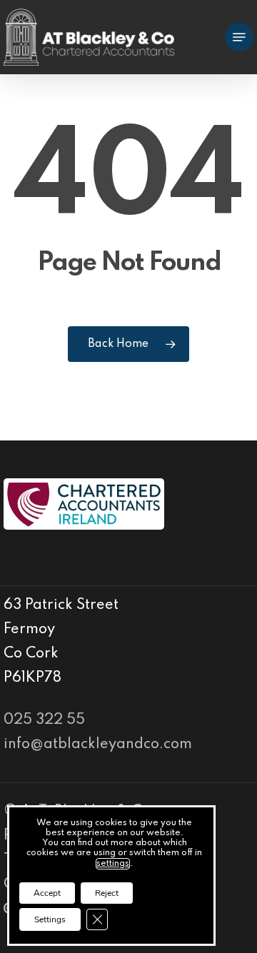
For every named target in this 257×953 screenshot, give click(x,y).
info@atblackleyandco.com (98, 744)
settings (112, 863)
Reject (107, 893)
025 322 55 (44, 720)
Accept (47, 893)
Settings (50, 919)
